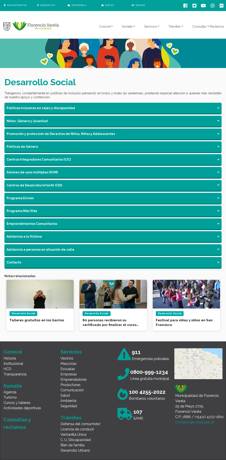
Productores (70, 385)
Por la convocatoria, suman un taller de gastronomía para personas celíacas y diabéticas (182, 322)
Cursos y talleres (17, 403)
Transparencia (15, 374)
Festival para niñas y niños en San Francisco (111, 322)
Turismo (10, 397)
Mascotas (68, 364)
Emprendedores (73, 379)
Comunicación (72, 390)
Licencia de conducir (77, 429)
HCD (7, 369)
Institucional (13, 364)
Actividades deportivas (22, 408)
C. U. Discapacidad (75, 440)
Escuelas (67, 369)
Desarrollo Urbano (75, 450)
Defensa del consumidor (80, 424)
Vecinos (66, 358)
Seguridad (68, 406)
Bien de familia (72, 445)
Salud (65, 395)
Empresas (68, 374)
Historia (10, 358)
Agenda (10, 392)
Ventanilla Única (73, 434)
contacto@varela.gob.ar (194, 422)
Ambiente (68, 401)
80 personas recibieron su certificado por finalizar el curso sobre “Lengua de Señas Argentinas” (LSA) (36, 322)
